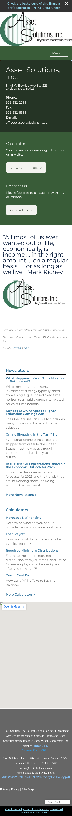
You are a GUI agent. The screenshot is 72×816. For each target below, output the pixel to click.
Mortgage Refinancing (23, 517)
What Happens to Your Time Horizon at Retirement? (35, 380)
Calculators (17, 509)
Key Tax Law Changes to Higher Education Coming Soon (31, 412)
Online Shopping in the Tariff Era (32, 434)
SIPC (26, 348)
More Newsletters (21, 494)
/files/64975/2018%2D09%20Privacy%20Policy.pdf (36, 777)
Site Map (28, 789)
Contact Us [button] (19, 210)
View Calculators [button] (24, 168)
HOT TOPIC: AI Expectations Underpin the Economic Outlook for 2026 (36, 465)
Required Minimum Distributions (32, 550)
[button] (59, 53)
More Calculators (20, 594)
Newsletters (17, 370)
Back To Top (56, 802)
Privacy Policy (9, 789)
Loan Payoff (15, 534)
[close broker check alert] (66, 3)
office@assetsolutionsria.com (28, 122)
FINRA (17, 348)
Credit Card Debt (19, 575)
